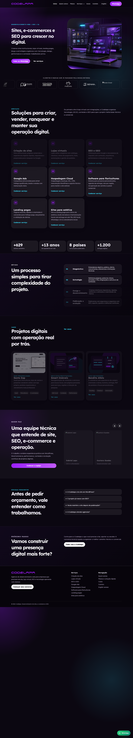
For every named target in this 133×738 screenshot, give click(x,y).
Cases (88, 4)
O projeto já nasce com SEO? (78, 498)
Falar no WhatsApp (20, 61)
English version (103, 587)
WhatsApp (116, 4)
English (104, 4)
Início (55, 4)
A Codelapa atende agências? (78, 512)
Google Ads (75, 584)
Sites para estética (77, 595)
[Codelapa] (22, 4)
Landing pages (76, 593)
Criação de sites (77, 576)
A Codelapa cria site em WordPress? (80, 492)
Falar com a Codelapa (74, 544)
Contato (95, 4)
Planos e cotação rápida (107, 579)
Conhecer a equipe (34, 466)
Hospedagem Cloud (78, 587)
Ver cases (67, 329)
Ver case (17, 396)
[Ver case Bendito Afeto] (104, 362)
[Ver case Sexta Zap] (29, 362)
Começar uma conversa (22, 587)
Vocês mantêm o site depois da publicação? (83, 505)
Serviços (80, 4)
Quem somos (63, 4)
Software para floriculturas (80, 590)
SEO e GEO (75, 582)
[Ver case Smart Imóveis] (66, 362)
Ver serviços (38, 61)
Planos (72, 4)
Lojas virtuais (76, 579)
